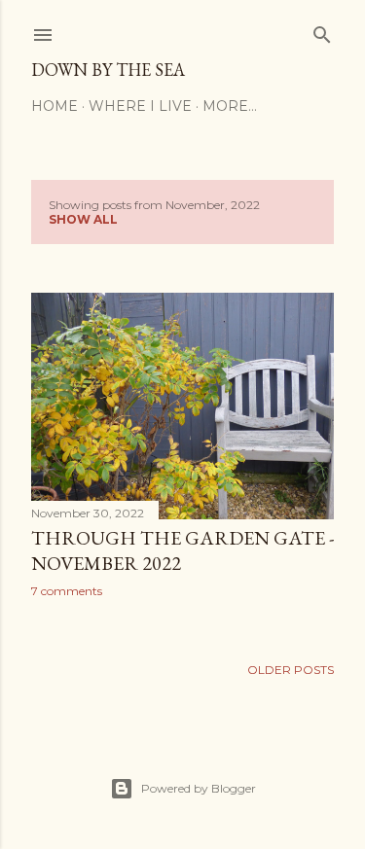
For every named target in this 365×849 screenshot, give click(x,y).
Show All (83, 219)
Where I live (140, 106)
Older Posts (290, 669)
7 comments (66, 591)
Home (54, 106)
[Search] (322, 31)
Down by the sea (108, 69)
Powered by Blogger (198, 788)
